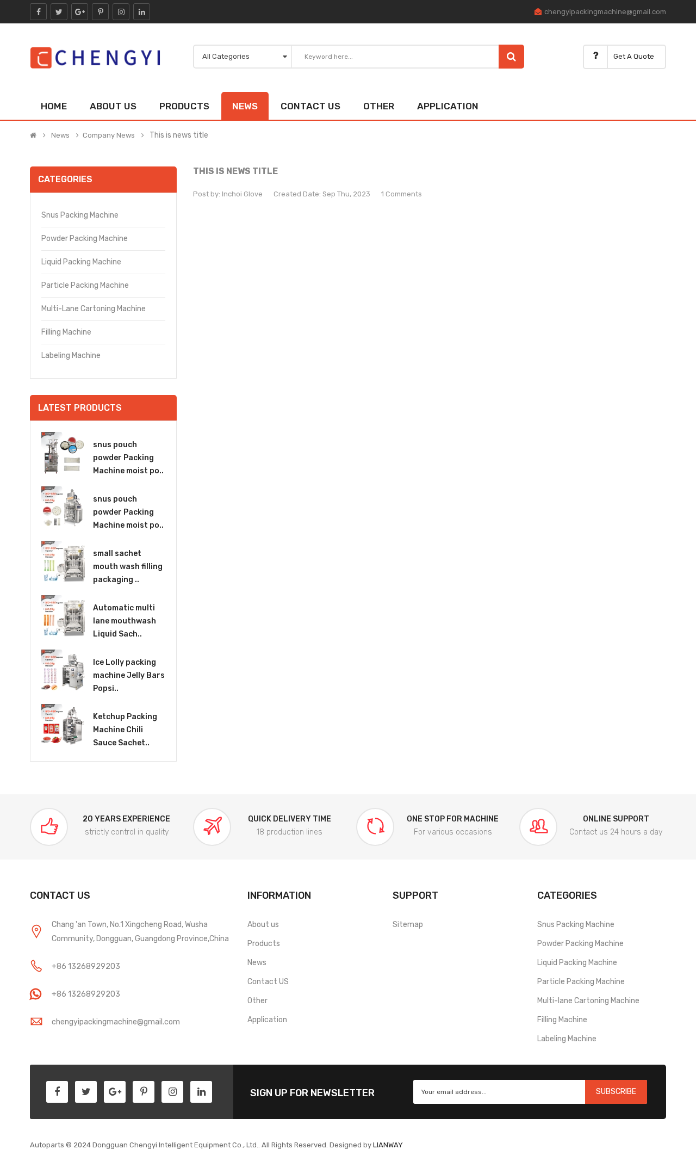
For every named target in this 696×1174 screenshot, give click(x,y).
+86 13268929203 (86, 966)
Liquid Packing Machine (81, 262)
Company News (109, 135)
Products (263, 943)
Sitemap (408, 924)
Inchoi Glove (242, 194)
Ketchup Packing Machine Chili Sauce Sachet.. (125, 729)
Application (267, 1019)
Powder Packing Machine (84, 238)
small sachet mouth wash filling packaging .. (128, 566)
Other (257, 1000)
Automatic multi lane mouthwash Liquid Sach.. (124, 621)
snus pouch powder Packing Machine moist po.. (128, 457)
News (60, 135)
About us (263, 924)
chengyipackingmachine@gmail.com (605, 12)
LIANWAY (388, 1145)
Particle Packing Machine (85, 285)
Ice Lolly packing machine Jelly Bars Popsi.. (129, 675)
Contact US (268, 981)
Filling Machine (66, 332)
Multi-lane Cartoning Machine (93, 308)
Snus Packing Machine (80, 215)
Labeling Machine (71, 355)
